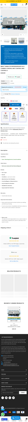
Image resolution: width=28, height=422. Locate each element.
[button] (23, 36)
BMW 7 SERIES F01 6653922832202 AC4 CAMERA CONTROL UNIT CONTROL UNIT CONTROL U (14, 327)
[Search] (5, 6)
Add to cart (15, 106)
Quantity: (3, 99)
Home (2, 9)
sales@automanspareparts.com (10, 365)
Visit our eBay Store (14, 262)
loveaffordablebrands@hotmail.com (11, 367)
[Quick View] (19, 311)
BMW (12, 82)
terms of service (15, 95)
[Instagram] (6, 399)
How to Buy (15, 102)
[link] (7, 296)
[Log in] (22, 6)
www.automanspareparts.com (19, 350)
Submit (23, 394)
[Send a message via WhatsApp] (3, 414)
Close (26, 1)
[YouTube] (13, 399)
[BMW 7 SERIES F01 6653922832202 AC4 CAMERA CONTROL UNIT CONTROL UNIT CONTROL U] (14, 314)
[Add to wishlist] (23, 106)
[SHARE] (26, 106)
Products (6, 9)
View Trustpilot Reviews (14, 247)
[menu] (1, 6)
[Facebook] (2, 399)
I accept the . (12, 95)
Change (25, 88)
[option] (14, 2)
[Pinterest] (10, 399)
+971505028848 (7, 363)
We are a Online (4, 341)
